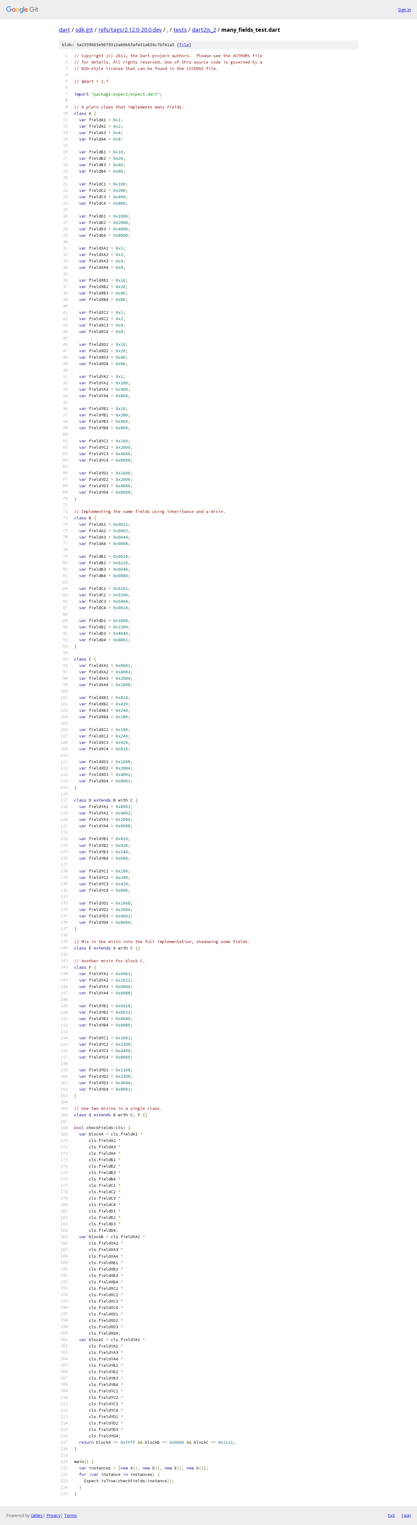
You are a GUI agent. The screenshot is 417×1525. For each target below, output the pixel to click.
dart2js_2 (204, 29)
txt (391, 1515)
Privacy (53, 1515)
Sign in (404, 10)
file (184, 44)
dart (64, 29)
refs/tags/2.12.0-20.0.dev (130, 29)
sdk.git (84, 29)
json (406, 1515)
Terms (70, 1515)
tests (180, 29)
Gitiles (37, 1515)
